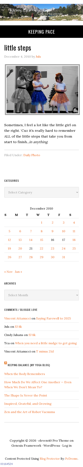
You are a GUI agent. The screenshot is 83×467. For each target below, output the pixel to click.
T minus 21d (45, 351)
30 (52, 257)
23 (52, 248)
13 (20, 240)
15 (41, 240)
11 (74, 231)
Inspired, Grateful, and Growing (28, 404)
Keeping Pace (41, 31)
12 (9, 240)
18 (73, 240)
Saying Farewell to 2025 (53, 318)
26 (9, 257)
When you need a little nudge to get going (46, 343)
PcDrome (71, 458)
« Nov (8, 272)
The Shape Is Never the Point (25, 395)
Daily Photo (31, 155)
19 (9, 248)
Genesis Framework (26, 445)
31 (63, 257)
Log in (67, 445)
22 (41, 248)
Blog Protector (50, 458)
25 (74, 248)
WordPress (51, 445)
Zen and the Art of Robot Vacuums (29, 412)
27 (20, 257)
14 (30, 240)
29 (41, 257)
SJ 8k (18, 326)
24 (63, 248)
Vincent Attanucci (17, 318)
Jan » (18, 272)
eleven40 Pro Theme (53, 440)
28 (31, 257)
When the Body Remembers (24, 374)
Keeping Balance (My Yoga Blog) (29, 365)
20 (20, 248)
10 (63, 231)
